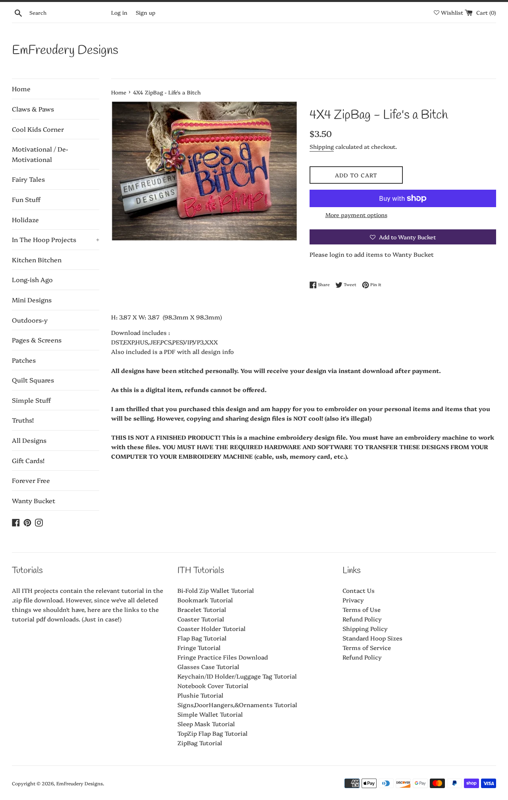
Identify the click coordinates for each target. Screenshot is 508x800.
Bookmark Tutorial (205, 600)
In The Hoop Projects (55, 239)
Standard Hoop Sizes (372, 638)
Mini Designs (32, 299)
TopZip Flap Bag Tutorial (212, 733)
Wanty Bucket (33, 500)
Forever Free (31, 480)
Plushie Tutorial (200, 695)
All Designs (29, 440)
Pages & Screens (37, 339)
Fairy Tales (28, 179)
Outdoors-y (30, 319)
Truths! (23, 419)
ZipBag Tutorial (199, 742)
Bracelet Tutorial (201, 609)
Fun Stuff (26, 199)
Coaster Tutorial (200, 619)
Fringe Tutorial (199, 647)
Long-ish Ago (32, 279)
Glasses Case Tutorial (208, 666)
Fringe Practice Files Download (222, 657)
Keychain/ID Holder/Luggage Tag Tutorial (237, 676)
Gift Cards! (28, 460)
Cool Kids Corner (38, 129)
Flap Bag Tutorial (202, 638)
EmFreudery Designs (65, 50)
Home (21, 88)
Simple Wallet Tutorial (210, 714)
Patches (24, 360)
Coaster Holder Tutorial (211, 628)
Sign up (145, 12)
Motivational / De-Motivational (40, 153)
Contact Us (359, 590)
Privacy (353, 600)
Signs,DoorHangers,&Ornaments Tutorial (237, 704)
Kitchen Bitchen (37, 259)
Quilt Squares (33, 379)
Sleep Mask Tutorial (206, 723)
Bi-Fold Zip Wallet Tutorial (215, 590)
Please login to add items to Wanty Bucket (372, 254)
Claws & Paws (33, 108)
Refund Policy (362, 619)
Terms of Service (367, 647)
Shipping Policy (365, 628)
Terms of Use (362, 609)
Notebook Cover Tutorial (212, 685)
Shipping (322, 146)
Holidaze (25, 219)
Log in (119, 12)
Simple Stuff (31, 400)
